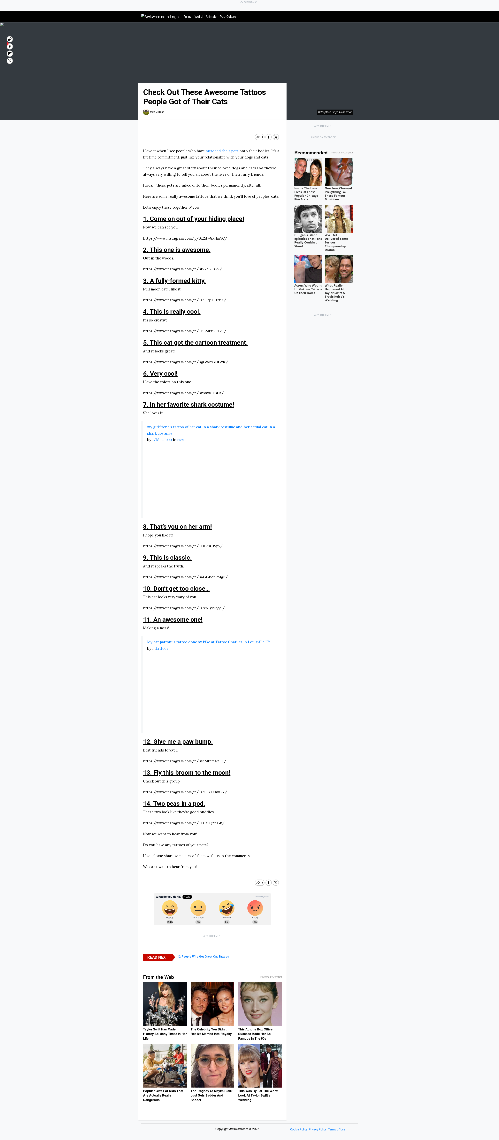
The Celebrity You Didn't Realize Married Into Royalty (211, 1031)
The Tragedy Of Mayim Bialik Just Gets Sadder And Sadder (212, 1095)
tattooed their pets (222, 151)
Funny (187, 17)
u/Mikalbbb (161, 439)
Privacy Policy (317, 1129)
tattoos (162, 648)
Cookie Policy (298, 1129)
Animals (211, 17)
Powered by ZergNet (271, 977)
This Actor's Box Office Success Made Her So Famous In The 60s (255, 1034)
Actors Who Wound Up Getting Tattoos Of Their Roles (308, 289)
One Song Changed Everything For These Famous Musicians (338, 193)
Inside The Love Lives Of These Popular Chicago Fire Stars (306, 193)
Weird (199, 17)
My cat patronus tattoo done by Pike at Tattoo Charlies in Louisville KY (208, 642)
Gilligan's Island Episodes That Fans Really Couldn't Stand (308, 240)
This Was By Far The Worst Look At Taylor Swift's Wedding (258, 1095)
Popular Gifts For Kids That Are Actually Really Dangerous (163, 1095)
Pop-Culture (228, 17)
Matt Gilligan (157, 111)
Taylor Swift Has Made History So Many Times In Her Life (165, 1034)
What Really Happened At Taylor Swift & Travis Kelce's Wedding (335, 292)
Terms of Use (336, 1129)
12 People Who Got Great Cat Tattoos (203, 956)
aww (180, 439)
